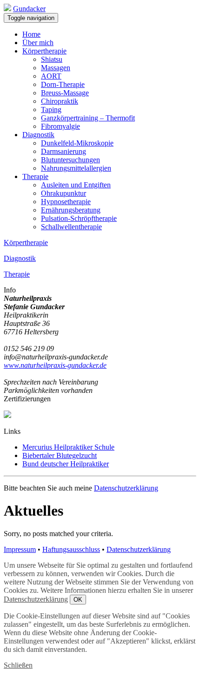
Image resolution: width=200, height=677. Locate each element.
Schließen (18, 665)
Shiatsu (51, 59)
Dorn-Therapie (63, 84)
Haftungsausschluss (71, 549)
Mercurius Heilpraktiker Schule (68, 447)
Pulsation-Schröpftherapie (79, 218)
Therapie (35, 176)
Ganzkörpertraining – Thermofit (88, 118)
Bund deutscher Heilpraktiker (65, 464)
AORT (51, 76)
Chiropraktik (59, 101)
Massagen (55, 68)
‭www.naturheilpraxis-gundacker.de (55, 365)
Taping (51, 109)
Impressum (20, 549)
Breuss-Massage (65, 93)
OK (77, 599)
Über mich (37, 42)
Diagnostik (38, 135)
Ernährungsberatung (70, 210)
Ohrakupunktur (63, 193)
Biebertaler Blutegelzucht (59, 455)
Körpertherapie (44, 51)
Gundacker (29, 9)
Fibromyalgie (60, 126)
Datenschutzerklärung (126, 488)
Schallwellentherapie (71, 227)
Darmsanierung (63, 151)
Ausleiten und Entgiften (76, 185)
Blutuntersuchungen (70, 160)
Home (31, 34)
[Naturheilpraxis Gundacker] (7, 9)
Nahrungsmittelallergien (76, 168)
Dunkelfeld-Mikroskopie (77, 143)
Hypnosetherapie (66, 202)
